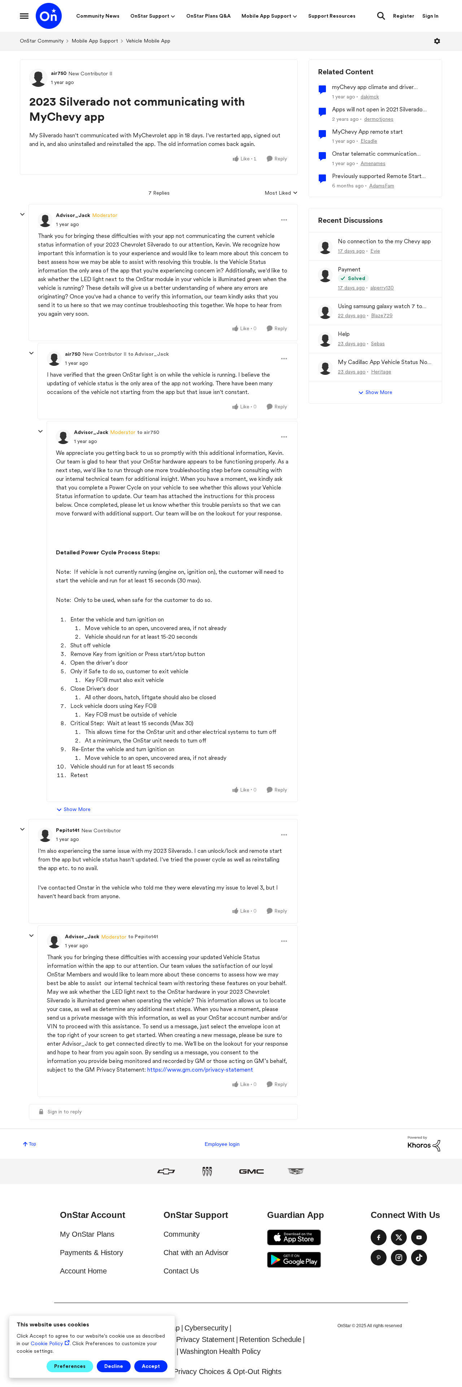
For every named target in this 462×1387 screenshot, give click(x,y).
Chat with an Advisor (196, 1253)
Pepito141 (67, 830)
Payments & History (91, 1253)
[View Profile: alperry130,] (325, 275)
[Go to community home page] (49, 16)
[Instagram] (399, 1258)
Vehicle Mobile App (148, 41)
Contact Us (181, 1271)
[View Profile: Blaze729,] (325, 312)
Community (182, 1234)
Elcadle (369, 141)
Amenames (373, 163)
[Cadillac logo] (296, 1171)
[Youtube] (419, 1237)
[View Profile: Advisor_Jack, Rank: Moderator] (45, 220)
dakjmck (370, 96)
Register (403, 16)
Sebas (378, 343)
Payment (349, 269)
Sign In (430, 16)
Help (344, 334)
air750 (58, 73)
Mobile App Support (94, 41)
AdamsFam (381, 186)
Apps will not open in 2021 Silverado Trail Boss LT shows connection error (378, 110)
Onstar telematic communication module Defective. (374, 154)
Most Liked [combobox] (281, 193)
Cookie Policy (47, 1343)
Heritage (381, 372)
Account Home (83, 1271)
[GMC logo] (252, 1171)
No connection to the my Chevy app (384, 241)
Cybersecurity (206, 1328)
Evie (375, 251)
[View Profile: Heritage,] (325, 367)
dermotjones (378, 119)
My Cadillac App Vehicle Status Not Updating (384, 362)
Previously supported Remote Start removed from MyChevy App (377, 176)
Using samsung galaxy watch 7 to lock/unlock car (380, 306)
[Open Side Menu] (24, 15)
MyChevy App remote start (367, 131)
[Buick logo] (207, 1171)
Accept (151, 1366)
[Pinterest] (379, 1258)
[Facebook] (379, 1237)
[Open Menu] (437, 41)
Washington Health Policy (220, 1351)
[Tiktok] (419, 1258)
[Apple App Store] (294, 1237)
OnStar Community (42, 41)
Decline (113, 1366)
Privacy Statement (205, 1339)
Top (32, 1144)
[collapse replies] (22, 214)
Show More (77, 809)
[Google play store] (294, 1260)
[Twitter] (399, 1237)
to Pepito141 (143, 936)
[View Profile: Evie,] (325, 247)
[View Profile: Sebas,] (325, 339)
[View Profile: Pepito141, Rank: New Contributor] (45, 835)
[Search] (381, 16)
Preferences (70, 1366)
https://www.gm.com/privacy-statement (200, 1069)
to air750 (148, 432)
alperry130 (382, 288)
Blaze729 (382, 315)
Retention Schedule (270, 1339)
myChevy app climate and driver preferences (373, 87)
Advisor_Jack (73, 215)
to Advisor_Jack (148, 354)
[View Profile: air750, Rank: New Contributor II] (38, 78)
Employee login (222, 1144)
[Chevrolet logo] (166, 1171)
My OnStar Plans (87, 1234)
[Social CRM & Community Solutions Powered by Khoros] (424, 1143)
